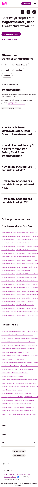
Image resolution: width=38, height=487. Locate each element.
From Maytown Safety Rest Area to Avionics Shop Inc (19, 257)
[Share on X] (22, 12)
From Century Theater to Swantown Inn (14, 373)
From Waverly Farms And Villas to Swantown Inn (17, 400)
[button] (35, 3)
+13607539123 (12, 102)
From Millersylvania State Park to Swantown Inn (17, 407)
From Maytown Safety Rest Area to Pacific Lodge (17, 305)
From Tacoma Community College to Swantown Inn (18, 349)
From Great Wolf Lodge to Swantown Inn (15, 352)
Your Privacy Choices (10, 477)
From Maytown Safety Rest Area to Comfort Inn (17, 301)
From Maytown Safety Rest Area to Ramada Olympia (18, 308)
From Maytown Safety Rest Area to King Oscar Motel (19, 277)
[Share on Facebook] (28, 12)
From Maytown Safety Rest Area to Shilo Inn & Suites (19, 250)
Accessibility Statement (23, 474)
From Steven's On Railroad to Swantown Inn (16, 404)
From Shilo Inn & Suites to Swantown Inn (15, 390)
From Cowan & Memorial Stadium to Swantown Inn (18, 414)
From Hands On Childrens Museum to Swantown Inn (19, 380)
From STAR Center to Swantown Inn (13, 376)
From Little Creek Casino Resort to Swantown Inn (18, 393)
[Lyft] (4, 4)
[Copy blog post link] (34, 12)
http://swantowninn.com (16, 104)
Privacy (12, 474)
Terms (5, 474)
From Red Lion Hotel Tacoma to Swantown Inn (17, 335)
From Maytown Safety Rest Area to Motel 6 (15, 270)
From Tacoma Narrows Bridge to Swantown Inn (17, 369)
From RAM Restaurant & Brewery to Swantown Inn (18, 342)
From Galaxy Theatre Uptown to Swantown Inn (17, 411)
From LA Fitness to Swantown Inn (12, 359)
